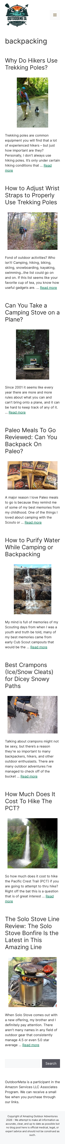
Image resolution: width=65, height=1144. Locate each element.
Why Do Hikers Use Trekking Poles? (31, 64)
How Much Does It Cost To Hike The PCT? (30, 801)
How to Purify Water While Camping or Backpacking (32, 547)
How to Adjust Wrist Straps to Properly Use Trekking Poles (32, 195)
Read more (48, 288)
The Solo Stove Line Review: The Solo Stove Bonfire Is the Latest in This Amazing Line (32, 932)
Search (51, 1063)
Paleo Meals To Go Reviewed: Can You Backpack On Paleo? (31, 441)
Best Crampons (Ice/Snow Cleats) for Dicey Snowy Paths (29, 675)
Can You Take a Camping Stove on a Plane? (32, 312)
